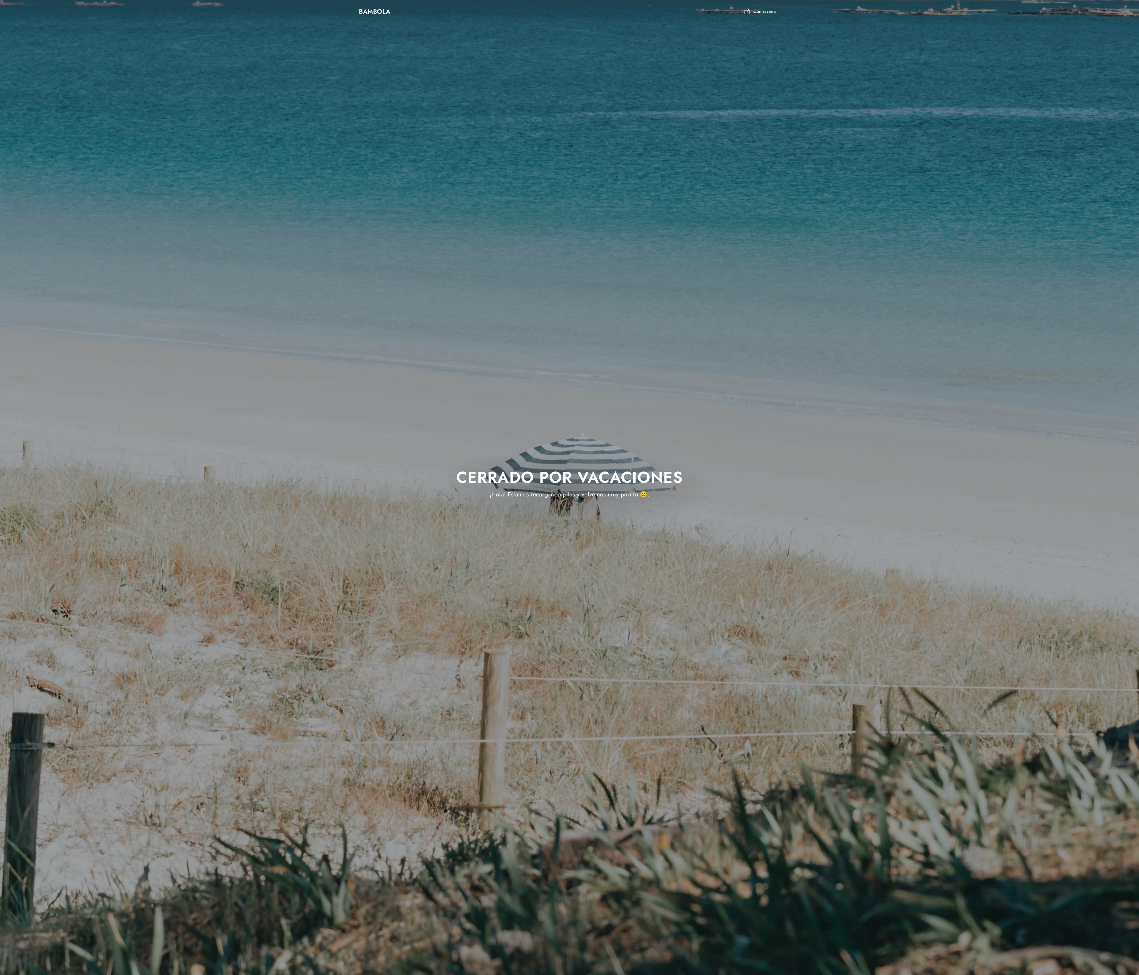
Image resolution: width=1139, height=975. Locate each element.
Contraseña (764, 11)
